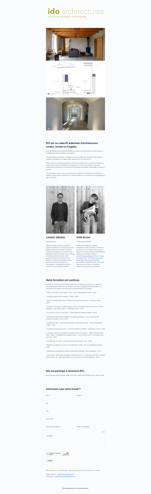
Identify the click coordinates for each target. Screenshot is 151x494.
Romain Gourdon (61, 375)
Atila (65, 470)
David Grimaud (50, 375)
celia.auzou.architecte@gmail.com (65, 476)
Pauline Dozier (90, 375)
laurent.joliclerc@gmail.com (65, 474)
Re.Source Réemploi (88, 256)
